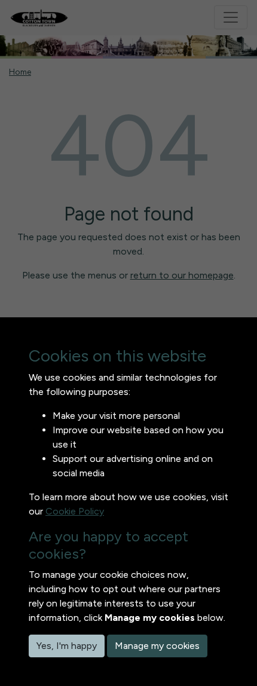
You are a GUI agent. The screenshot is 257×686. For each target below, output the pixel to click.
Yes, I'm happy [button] (66, 645)
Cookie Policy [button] (74, 511)
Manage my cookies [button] (157, 645)
